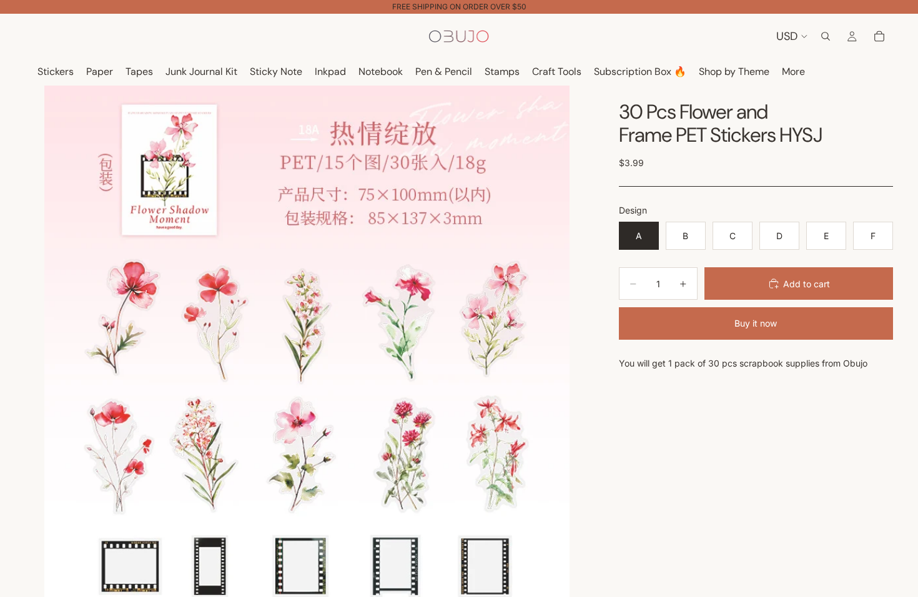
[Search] (825, 36)
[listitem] (793, 72)
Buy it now (755, 323)
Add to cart (806, 284)
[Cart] (879, 36)
